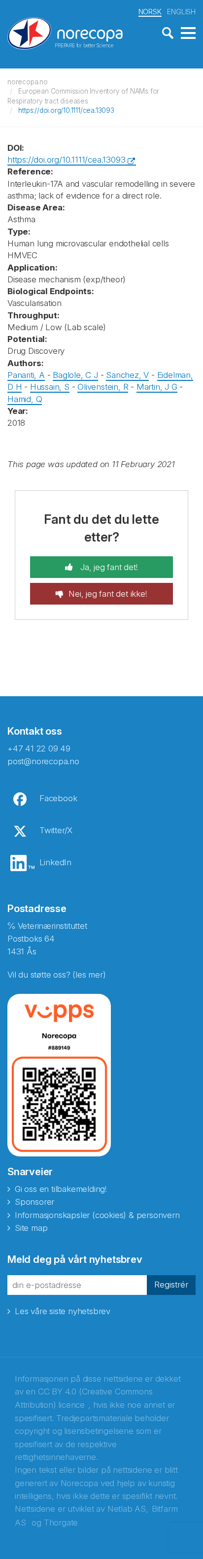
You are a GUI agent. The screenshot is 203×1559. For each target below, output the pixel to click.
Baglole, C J (75, 375)
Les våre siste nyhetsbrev (62, 1311)
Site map (31, 1228)
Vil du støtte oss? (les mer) (56, 975)
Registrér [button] (171, 1284)
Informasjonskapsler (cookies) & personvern (97, 1215)
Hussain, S (49, 387)
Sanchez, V (127, 375)
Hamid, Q (24, 399)
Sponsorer (34, 1202)
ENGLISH (181, 11)
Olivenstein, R (102, 387)
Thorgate (61, 1522)
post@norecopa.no (43, 761)
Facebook (58, 798)
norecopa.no (27, 82)
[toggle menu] (188, 33)
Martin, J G (156, 387)
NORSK (150, 11)
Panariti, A (26, 375)
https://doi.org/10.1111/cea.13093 (66, 110)
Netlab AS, (127, 1509)
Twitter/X (55, 830)
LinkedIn (55, 862)
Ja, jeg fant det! (107, 567)
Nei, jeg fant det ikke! (107, 594)
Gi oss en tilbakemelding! (61, 1189)
